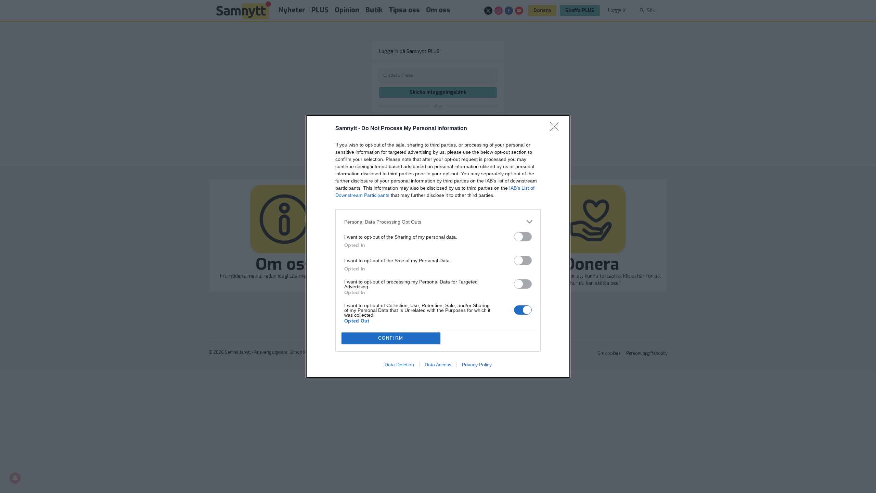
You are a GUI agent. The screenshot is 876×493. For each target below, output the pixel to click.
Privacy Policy (477, 364)
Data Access (438, 364)
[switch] (523, 236)
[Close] (556, 128)
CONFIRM (390, 338)
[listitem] (438, 221)
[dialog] (438, 246)
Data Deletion (399, 364)
